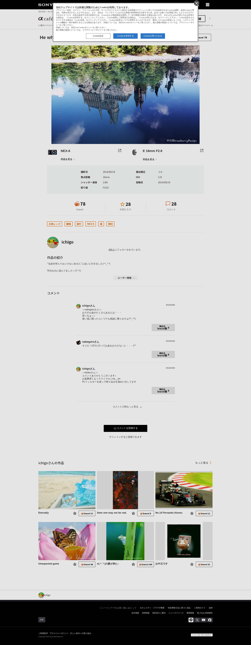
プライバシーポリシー (93, 30)
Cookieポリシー (85, 27)
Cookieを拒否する (125, 36)
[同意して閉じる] (196, 3)
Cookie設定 (98, 36)
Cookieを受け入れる (153, 36)
